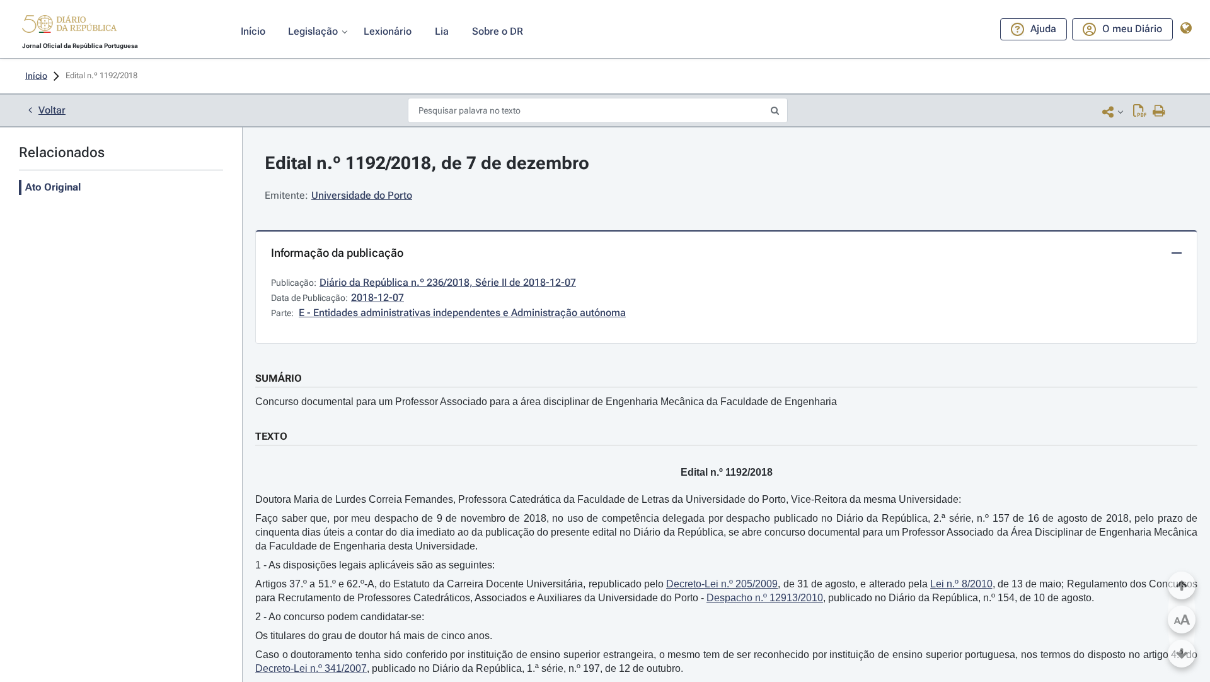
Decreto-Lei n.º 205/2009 (722, 584)
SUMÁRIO (278, 378)
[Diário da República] (69, 26)
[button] (69, 26)
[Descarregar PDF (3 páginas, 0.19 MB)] (1139, 112)
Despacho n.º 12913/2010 (764, 597)
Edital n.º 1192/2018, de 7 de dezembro (427, 163)
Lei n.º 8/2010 (961, 584)
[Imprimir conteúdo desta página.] (1159, 112)
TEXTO (271, 436)
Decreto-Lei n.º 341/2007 (311, 668)
